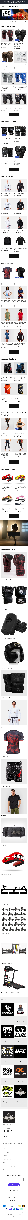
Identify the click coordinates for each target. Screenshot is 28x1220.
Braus (19, 1082)
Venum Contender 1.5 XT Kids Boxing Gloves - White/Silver (20, 65)
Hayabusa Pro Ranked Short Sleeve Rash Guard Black (20, 281)
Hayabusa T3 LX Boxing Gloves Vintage (6, 65)
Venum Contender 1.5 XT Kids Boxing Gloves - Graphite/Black (7, 87)
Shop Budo (14, 14)
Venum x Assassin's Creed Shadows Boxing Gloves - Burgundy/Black (6, 44)
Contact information (14, 1216)
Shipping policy (19, 1214)
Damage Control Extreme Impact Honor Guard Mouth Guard (20, 487)
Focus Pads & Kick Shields (8, 639)
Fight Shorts (4, 786)
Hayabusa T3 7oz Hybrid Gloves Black (19, 44)
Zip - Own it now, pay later (9, 1166)
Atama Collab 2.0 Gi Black (19, 211)
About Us (5, 1169)
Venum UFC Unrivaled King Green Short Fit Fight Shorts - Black (7, 377)
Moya (19, 1042)
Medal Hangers (5, 904)
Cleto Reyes (7, 1062)
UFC (20, 1062)
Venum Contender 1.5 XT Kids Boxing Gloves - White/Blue (20, 87)
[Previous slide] (5, 21)
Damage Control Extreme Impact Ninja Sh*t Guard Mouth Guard (6, 487)
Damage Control (7, 1102)
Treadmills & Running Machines (10, 993)
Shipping (5, 1155)
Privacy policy (23, 1212)
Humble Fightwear (20, 1021)
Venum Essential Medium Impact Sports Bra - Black (19, 432)
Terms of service (11, 1214)
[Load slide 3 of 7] (12, 21)
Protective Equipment (7, 668)
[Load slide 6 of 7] (18, 21)
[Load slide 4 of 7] (14, 21)
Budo (6, 1082)
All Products (6, 1152)
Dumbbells (4, 934)
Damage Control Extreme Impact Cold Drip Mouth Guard (19, 508)
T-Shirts (3, 815)
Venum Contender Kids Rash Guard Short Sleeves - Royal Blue (7, 344)
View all (14, 114)
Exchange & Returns (8, 1159)
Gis (2, 727)
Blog (4, 1162)
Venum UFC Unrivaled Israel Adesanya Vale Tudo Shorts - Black (20, 398)
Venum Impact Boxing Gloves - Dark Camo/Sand (20, 107)
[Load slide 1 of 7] (8, 21)
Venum (7, 1042)
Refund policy (15, 1212)
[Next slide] (22, 21)
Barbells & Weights (6, 963)
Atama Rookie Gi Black (19, 230)
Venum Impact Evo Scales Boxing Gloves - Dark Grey (6, 107)
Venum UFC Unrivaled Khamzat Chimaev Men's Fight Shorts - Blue (19, 377)
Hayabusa (6, 1019)
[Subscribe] (21, 1179)
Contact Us (6, 1140)
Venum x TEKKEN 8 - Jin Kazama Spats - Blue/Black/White (6, 454)
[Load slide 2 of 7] (10, 21)
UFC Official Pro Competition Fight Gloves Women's (20, 139)
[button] (3, 6)
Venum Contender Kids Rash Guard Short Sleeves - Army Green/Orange (7, 323)
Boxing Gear (4, 698)
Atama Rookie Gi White (6, 230)
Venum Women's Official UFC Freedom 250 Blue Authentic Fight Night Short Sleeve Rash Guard (20, 302)
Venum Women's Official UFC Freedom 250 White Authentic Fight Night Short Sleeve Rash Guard (7, 302)
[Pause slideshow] (26, 21)
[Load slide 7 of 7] (20, 21)
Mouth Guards (5, 875)
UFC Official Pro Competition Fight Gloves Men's (7, 160)
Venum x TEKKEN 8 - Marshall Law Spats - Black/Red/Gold (20, 454)
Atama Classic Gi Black (19, 193)
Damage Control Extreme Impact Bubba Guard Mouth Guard (7, 508)
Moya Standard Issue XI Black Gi (20, 249)
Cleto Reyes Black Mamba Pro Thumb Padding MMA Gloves (7, 139)
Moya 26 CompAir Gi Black (6, 248)
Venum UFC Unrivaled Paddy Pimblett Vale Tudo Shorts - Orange (7, 398)
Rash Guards (5, 757)
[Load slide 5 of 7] (16, 21)
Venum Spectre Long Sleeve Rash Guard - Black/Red (20, 344)
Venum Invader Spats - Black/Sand (6, 432)
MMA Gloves (4, 609)
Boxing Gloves (5, 580)
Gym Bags (4, 845)
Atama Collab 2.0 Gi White (6, 211)
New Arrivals (14, 534)
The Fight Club (20, 1102)
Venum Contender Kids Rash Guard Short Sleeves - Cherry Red (20, 323)
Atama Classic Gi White (6, 193)
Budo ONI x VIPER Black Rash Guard (7, 281)
